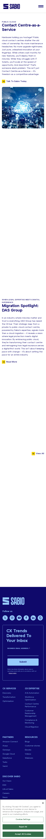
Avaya (5, 746)
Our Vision (7, 781)
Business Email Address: (18, 648)
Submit (23, 662)
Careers (6, 793)
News (5, 797)
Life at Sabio (8, 789)
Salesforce (7, 758)
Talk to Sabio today (16, 81)
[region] (23, 819)
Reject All (23, 827)
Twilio (5, 762)
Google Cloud (9, 754)
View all (40, 454)
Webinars (29, 758)
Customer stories (32, 746)
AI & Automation (32, 693)
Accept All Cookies (23, 834)
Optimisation (8, 701)
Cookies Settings (23, 819)
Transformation (9, 697)
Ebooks (28, 750)
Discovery (7, 693)
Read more (11, 362)
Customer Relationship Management (30, 713)
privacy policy (12, 673)
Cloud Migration (32, 727)
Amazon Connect (10, 742)
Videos (28, 754)
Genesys (6, 750)
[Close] (43, 803)
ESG (4, 785)
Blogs (27, 742)
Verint (5, 766)
